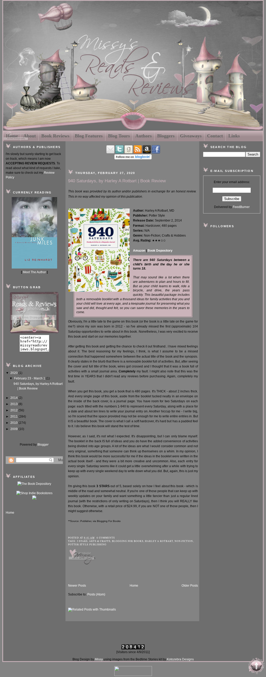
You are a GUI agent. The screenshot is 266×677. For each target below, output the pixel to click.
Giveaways (191, 135)
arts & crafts (99, 541)
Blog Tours (119, 135)
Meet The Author (34, 272)
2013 (14, 404)
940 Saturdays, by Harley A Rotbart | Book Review (117, 180)
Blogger (42, 444)
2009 (14, 429)
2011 (14, 416)
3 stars (82, 541)
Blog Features (89, 135)
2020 (14, 373)
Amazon (139, 250)
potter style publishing (87, 544)
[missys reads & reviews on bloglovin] (133, 158)
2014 (14, 398)
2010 (14, 423)
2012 (14, 410)
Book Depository (160, 250)
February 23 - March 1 (30, 378)
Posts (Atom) (96, 594)
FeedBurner (241, 207)
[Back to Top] (256, 667)
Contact (215, 135)
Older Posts (190, 585)
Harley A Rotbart (159, 541)
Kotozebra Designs (180, 659)
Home (12, 135)
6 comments (106, 537)
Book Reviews (55, 135)
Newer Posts (77, 585)
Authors (143, 135)
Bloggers (166, 135)
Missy (99, 659)
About (29, 135)
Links (234, 135)
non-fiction (184, 541)
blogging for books (127, 541)
